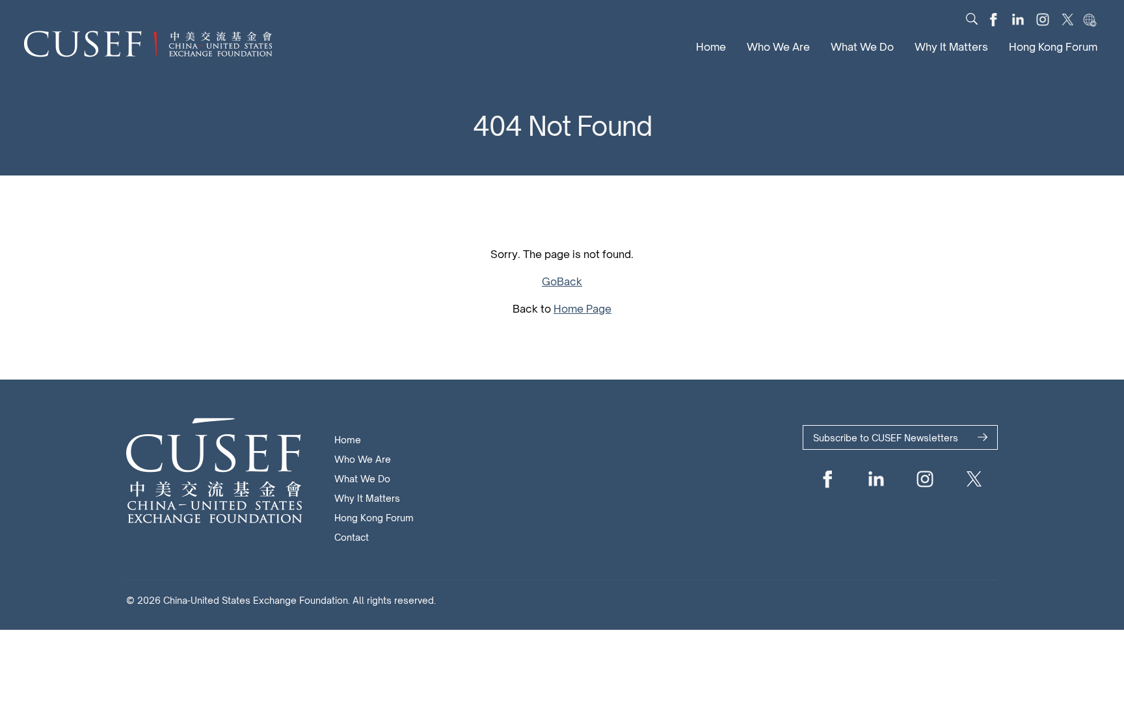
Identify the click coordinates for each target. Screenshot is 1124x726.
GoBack (562, 281)
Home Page (582, 308)
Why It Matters (951, 46)
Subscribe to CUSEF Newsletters (885, 437)
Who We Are (778, 46)
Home (711, 46)
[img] (972, 19)
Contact (351, 537)
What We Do (862, 46)
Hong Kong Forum (1053, 46)
